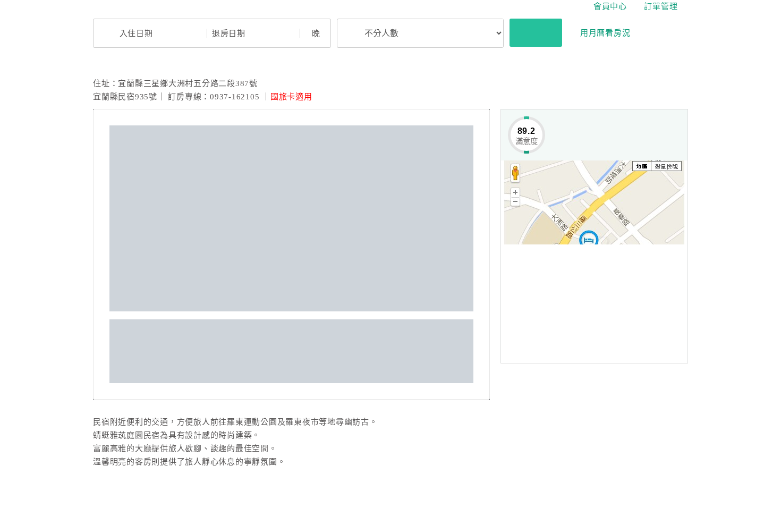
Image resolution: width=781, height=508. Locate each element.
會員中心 (608, 6)
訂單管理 (660, 6)
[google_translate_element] (685, 6)
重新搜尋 (536, 32)
